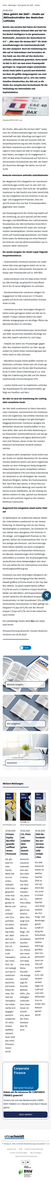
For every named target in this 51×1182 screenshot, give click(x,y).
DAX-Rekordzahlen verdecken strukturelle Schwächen (40, 925)
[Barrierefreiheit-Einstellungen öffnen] (46, 595)
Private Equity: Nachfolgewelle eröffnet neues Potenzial (10, 925)
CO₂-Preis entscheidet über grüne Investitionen (25, 925)
